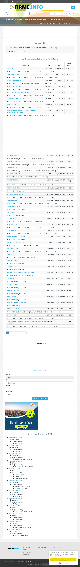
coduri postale (50, 23)
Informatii (58, 555)
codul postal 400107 (15, 490)
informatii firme (27, 548)
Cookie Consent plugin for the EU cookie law (63, 563)
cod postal (9, 391)
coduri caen (42, 547)
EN (9, 1)
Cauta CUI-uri (19, 1)
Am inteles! (63, 560)
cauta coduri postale (40, 370)
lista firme (39, 23)
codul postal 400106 (15, 529)
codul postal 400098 (15, 480)
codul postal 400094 (15, 506)
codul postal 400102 (15, 514)
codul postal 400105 (15, 453)
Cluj (58, 23)
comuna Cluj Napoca (68, 23)
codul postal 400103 (15, 498)
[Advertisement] (40, 32)
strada (8, 385)
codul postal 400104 (15, 469)
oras (7, 380)
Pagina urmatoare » (20, 333)
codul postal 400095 (15, 445)
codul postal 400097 (15, 521)
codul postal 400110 (15, 461)
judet (8, 374)
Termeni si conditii (25, 561)
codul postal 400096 (15, 437)
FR (12, 1)
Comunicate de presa (27, 553)
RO (6, 1)
